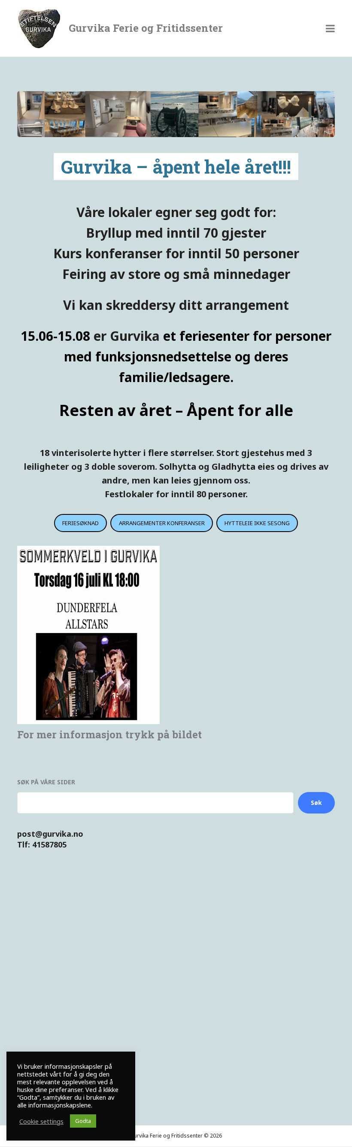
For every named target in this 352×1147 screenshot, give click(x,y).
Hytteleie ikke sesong (257, 523)
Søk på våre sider (46, 782)
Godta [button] (83, 1121)
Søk (316, 802)
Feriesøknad (80, 523)
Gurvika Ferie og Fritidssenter (146, 28)
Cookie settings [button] (41, 1121)
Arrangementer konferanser (162, 523)
